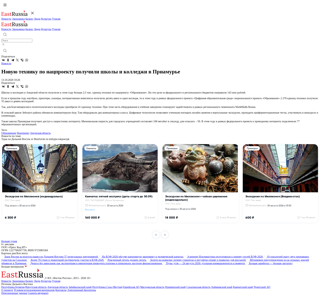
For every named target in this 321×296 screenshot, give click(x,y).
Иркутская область (36, 287)
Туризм (56, 18)
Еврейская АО (131, 287)
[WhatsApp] (27, 60)
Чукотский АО (262, 287)
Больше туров (9, 241)
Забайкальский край (80, 287)
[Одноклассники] (8, 60)
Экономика (18, 18)
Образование (8, 133)
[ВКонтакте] (3, 60)
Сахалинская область (198, 287)
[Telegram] (13, 60)
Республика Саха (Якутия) (107, 287)
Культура (46, 18)
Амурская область (40, 133)
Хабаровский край (221, 287)
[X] (17, 60)
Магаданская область (152, 287)
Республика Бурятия (13, 287)
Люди (37, 18)
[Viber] (22, 60)
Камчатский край (243, 287)
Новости (6, 18)
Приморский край (175, 287)
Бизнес (29, 18)
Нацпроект (23, 133)
